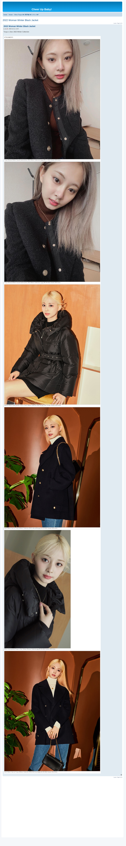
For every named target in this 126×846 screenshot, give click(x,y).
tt (7, 29)
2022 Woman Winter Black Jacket (20, 20)
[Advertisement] (58, 806)
